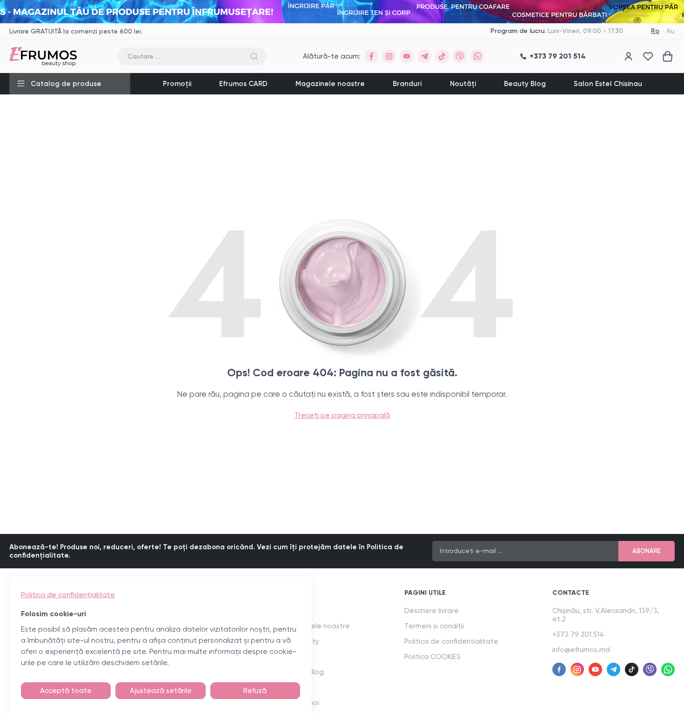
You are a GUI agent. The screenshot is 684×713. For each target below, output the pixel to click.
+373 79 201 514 (578, 634)
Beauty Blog (525, 84)
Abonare (646, 550)
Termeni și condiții (434, 626)
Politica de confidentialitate (451, 641)
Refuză (255, 690)
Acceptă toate (66, 690)
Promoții (177, 84)
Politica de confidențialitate (68, 595)
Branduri (407, 84)
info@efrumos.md (581, 650)
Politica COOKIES (432, 657)
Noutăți (463, 84)
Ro (655, 31)
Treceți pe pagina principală (342, 415)
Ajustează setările (161, 690)
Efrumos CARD (243, 84)
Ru (671, 31)
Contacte (570, 593)
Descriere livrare (431, 610)
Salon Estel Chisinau (608, 84)
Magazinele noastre (330, 84)
